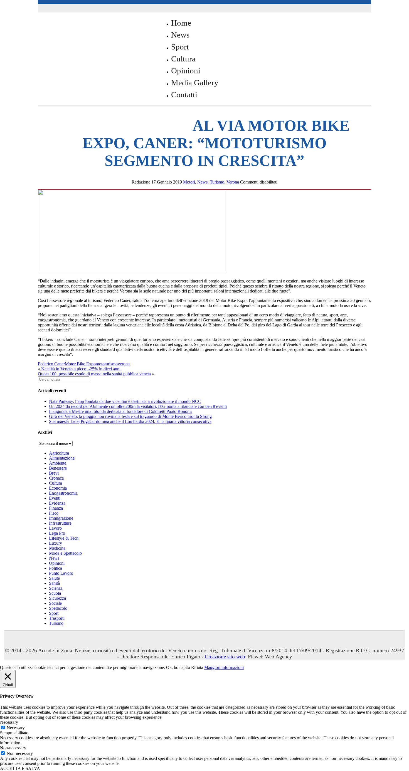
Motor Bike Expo (80, 363)
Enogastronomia (63, 493)
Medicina (57, 548)
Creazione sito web (225, 657)
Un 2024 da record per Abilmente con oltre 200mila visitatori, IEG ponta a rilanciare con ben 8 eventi (138, 406)
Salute (54, 578)
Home (181, 22)
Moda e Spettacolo (65, 553)
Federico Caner (51, 363)
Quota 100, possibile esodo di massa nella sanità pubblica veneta (94, 373)
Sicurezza (57, 598)
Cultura (183, 58)
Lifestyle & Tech (63, 538)
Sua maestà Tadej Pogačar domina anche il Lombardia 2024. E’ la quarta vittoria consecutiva (130, 421)
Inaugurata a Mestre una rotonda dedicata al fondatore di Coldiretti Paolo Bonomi (120, 411)
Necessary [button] (9, 722)
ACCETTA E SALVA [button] (20, 768)
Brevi (54, 473)
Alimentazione (62, 458)
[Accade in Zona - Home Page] (93, 122)
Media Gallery (194, 82)
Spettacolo (58, 608)
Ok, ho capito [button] (178, 667)
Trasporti (57, 618)
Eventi (54, 498)
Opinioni (185, 70)
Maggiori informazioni (224, 667)
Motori (189, 182)
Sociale (55, 603)
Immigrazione (61, 518)
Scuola (55, 593)
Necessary (16, 727)
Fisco (53, 513)
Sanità (54, 583)
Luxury (55, 543)
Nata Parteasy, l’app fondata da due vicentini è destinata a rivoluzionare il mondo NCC (125, 401)
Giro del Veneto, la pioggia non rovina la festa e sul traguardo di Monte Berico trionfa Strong (130, 416)
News (180, 34)
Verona (232, 182)
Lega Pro (57, 533)
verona (124, 363)
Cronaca (56, 478)
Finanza (56, 508)
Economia (58, 488)
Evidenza (57, 503)
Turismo (217, 182)
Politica (55, 568)
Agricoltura (59, 453)
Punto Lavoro (61, 573)
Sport (180, 46)
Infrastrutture (60, 523)
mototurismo (107, 363)
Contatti (184, 94)
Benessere (58, 468)
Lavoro (55, 528)
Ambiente (57, 463)
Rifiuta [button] (197, 667)
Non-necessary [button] (13, 747)
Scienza (56, 588)
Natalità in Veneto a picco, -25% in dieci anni (80, 368)
